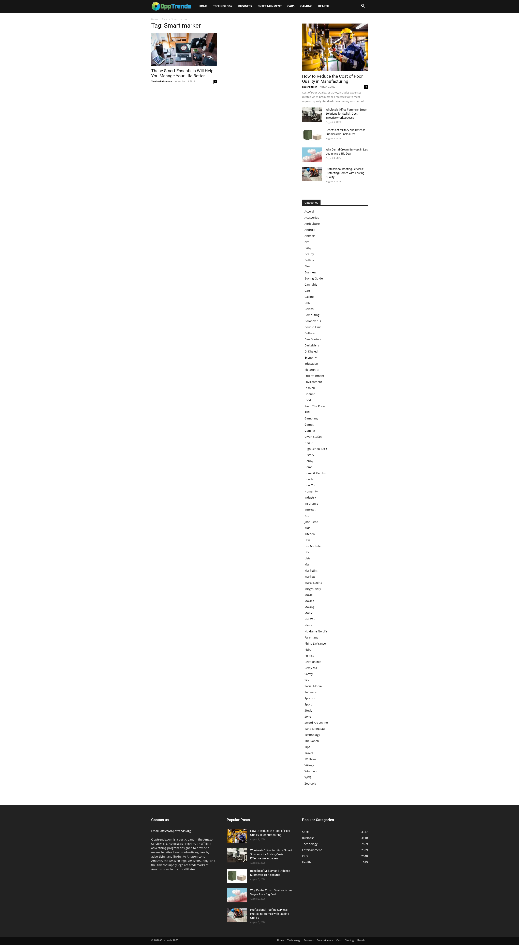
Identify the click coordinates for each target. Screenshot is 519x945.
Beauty (309, 254)
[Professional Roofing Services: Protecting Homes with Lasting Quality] (312, 174)
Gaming (306, 6)
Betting (309, 260)
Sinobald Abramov (161, 81)
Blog (307, 266)
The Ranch (312, 741)
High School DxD (316, 449)
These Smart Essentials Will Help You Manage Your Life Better (182, 73)
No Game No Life (316, 631)
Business (245, 6)
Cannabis (311, 284)
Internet (310, 510)
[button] (363, 6)
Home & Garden (315, 473)
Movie (309, 595)
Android (310, 230)
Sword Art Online (316, 723)
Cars (291, 6)
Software (310, 692)
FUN (307, 412)
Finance (310, 394)
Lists (308, 558)
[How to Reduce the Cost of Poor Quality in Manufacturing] (335, 47)
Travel (309, 753)
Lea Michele (313, 546)
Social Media (313, 686)
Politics (309, 656)
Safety (309, 674)
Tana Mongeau (315, 729)
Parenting (311, 637)
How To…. (311, 485)
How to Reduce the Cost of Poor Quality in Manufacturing (332, 79)
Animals (310, 236)
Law (307, 540)
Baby (308, 248)
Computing (312, 315)
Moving (309, 607)
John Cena (311, 522)
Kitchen (310, 534)
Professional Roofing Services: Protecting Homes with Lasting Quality (345, 173)
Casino (309, 297)
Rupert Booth (309, 86)
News (308, 625)
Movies (309, 601)
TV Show (310, 759)
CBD (307, 303)
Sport (308, 704)
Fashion (310, 388)
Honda (309, 479)
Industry (310, 497)
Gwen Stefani (314, 437)
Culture (310, 333)
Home (203, 6)
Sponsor (310, 698)
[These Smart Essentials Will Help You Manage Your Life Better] (184, 49)
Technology (223, 6)
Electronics (312, 370)
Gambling (311, 418)
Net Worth (311, 619)
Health (323, 6)
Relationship (313, 662)
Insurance (311, 503)
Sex (307, 680)
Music (309, 613)
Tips (307, 747)
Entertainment (270, 6)
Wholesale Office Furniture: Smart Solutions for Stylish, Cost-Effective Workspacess (346, 113)
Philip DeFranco (315, 643)
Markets (310, 576)
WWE (308, 777)
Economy (311, 357)
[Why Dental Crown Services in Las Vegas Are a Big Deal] (312, 154)
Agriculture (312, 224)
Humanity (311, 491)
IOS (307, 516)
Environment (313, 382)
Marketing (311, 570)
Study (308, 710)
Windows (311, 771)
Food (308, 400)
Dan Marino (313, 339)
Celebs (309, 309)
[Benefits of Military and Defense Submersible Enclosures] (312, 135)
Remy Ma (311, 668)
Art (307, 242)
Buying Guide (314, 278)
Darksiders (312, 345)
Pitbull (309, 650)
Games (309, 424)
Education (311, 364)
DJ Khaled (311, 351)
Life (307, 552)
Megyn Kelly (313, 589)
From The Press (315, 406)
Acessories (312, 217)
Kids (307, 528)
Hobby (309, 461)
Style (308, 716)
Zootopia (310, 783)
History (309, 455)
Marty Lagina (313, 583)
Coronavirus (313, 321)
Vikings (309, 765)
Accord (309, 211)
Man (308, 564)
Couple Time (313, 327)
